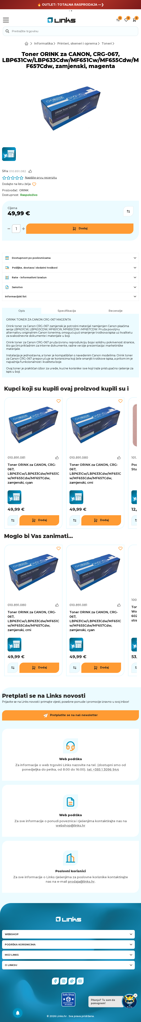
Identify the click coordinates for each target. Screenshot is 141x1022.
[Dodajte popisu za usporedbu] (128, 211)
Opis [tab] (21, 310)
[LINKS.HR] (18, 1013)
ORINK (24, 190)
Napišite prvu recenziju (41, 177)
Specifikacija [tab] (67, 310)
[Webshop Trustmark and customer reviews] (68, 999)
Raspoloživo (28, 195)
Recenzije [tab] (116, 310)
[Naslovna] (27, 43)
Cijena (12, 208)
